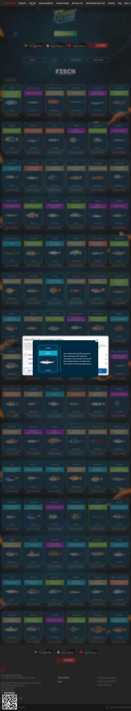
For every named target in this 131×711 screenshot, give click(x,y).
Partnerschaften (95, 3)
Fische (32, 3)
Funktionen (62, 3)
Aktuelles (77, 3)
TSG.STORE (9, 3)
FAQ (119, 3)
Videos (111, 3)
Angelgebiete (46, 3)
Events (22, 3)
